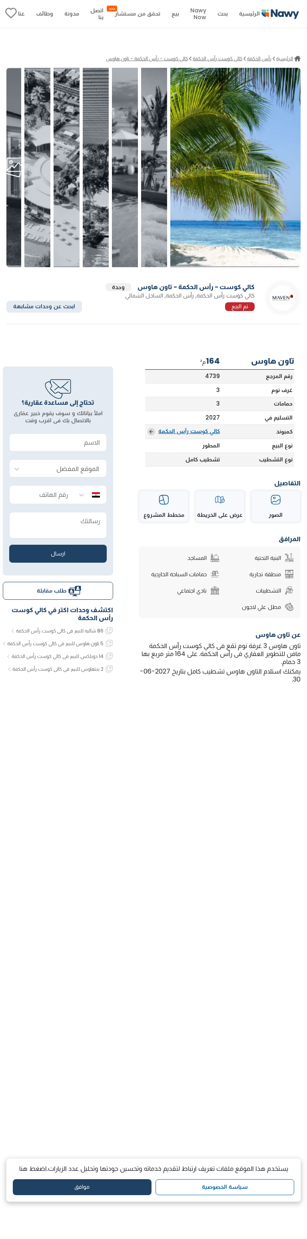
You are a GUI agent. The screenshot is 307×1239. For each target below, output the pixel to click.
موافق (82, 1187)
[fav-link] (11, 14)
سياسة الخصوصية (225, 1187)
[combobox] (66, 469)
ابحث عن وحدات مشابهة (44, 306)
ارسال (58, 553)
